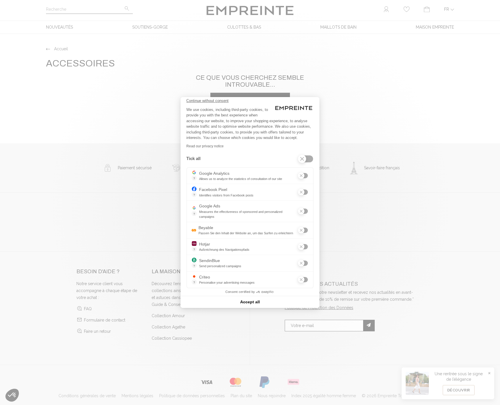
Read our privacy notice (205, 146)
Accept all (250, 302)
